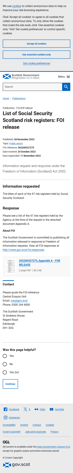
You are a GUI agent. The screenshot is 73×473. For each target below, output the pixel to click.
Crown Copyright (12, 431)
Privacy (54, 431)
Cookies (50, 425)
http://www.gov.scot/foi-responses (23, 249)
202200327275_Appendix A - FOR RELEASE (39, 262)
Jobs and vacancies (35, 431)
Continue (10, 384)
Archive (24, 425)
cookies (16, 6)
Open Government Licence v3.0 (53, 446)
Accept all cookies (36, 43)
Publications (18, 98)
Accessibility (9, 425)
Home (6, 98)
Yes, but (14, 372)
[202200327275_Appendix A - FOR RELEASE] (10, 266)
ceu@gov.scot (19, 300)
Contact (37, 425)
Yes (12, 356)
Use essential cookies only (36, 54)
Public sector (16, 143)
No (11, 364)
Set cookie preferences (36, 63)
